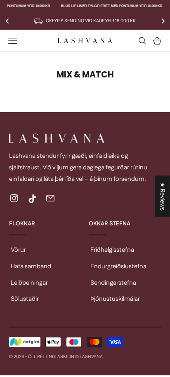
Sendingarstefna (113, 283)
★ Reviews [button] (162, 196)
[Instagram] (14, 198)
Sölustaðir (25, 299)
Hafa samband (31, 266)
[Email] (50, 198)
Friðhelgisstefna (112, 250)
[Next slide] (163, 21)
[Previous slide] (7, 21)
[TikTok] (32, 198)
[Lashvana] (85, 138)
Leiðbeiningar (29, 283)
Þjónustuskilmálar (115, 299)
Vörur (18, 250)
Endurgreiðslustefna (118, 266)
